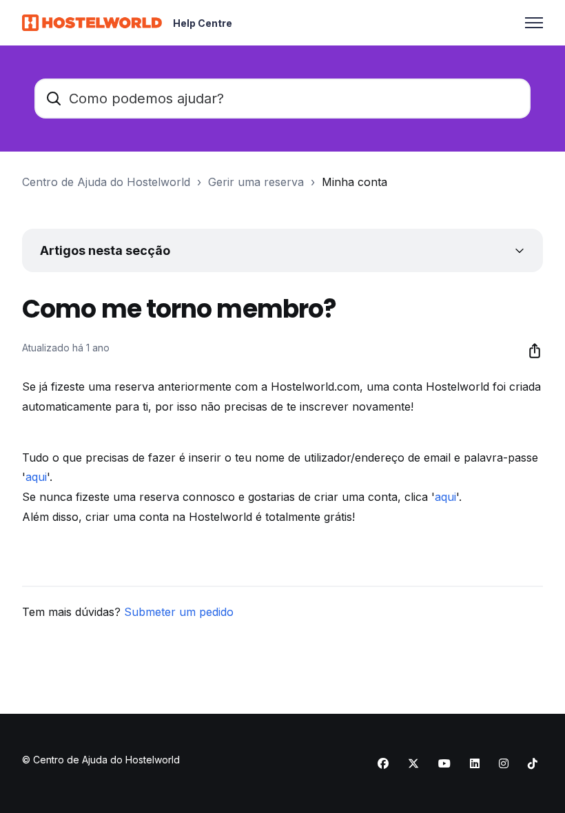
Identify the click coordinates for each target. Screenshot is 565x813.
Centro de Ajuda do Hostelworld (106, 182)
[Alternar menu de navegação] (534, 22)
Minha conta (354, 182)
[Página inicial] (92, 22)
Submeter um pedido (179, 612)
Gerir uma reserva (256, 182)
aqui (36, 477)
